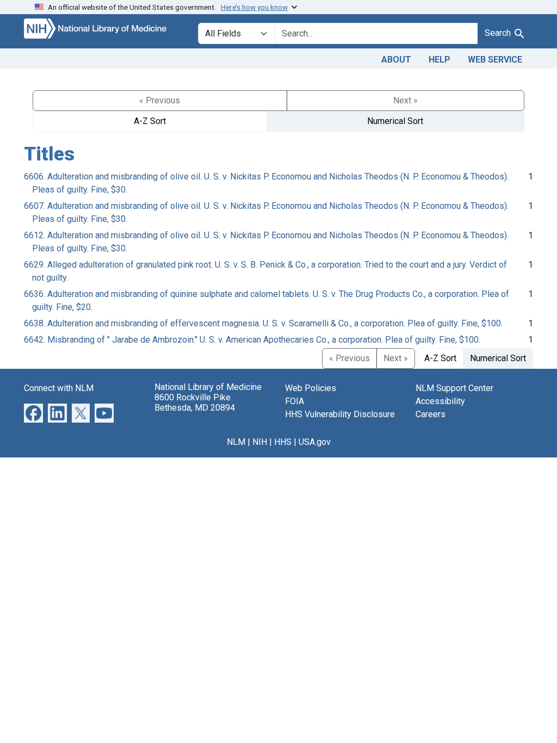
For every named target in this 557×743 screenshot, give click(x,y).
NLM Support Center (454, 388)
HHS (283, 442)
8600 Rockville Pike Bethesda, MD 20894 (194, 402)
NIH (259, 442)
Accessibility (440, 401)
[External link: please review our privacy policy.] (33, 412)
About (396, 59)
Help (439, 59)
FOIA (294, 401)
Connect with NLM (59, 388)
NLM (236, 442)
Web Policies (310, 388)
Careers (430, 414)
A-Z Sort (150, 121)
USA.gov (315, 442)
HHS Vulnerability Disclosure (340, 414)
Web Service (495, 59)
